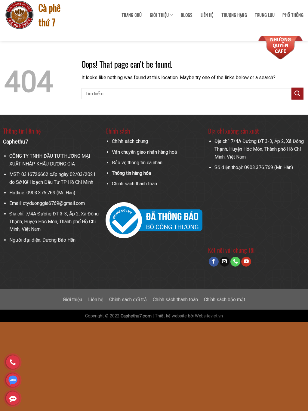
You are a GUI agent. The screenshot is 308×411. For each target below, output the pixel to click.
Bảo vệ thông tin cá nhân (137, 162)
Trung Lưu (265, 15)
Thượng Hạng (234, 15)
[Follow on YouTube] (246, 262)
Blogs (186, 15)
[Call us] (235, 262)
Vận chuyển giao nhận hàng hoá (144, 152)
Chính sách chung (130, 141)
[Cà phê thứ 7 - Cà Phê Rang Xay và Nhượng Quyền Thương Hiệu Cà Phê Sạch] (20, 15)
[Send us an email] (224, 262)
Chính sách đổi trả (128, 299)
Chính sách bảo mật (224, 299)
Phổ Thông (292, 15)
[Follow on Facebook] (214, 262)
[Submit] (297, 93)
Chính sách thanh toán (134, 184)
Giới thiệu (72, 299)
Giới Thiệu (159, 15)
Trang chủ (132, 15)
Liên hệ (207, 15)
